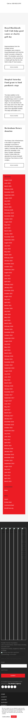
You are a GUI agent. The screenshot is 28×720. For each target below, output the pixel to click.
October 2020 (8, 308)
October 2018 (8, 365)
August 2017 (8, 401)
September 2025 (9, 195)
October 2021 (8, 293)
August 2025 (8, 198)
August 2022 (8, 272)
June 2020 (7, 314)
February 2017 (8, 416)
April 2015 (7, 478)
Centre (4, 699)
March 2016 (7, 445)
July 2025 (7, 201)
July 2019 (7, 344)
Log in (6, 499)
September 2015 (9, 463)
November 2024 (9, 216)
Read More (14, 115)
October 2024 (8, 219)
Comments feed (9, 505)
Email (2, 662)
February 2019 (8, 356)
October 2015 (8, 460)
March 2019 (7, 353)
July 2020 (7, 311)
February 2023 (8, 257)
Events (3, 705)
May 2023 (7, 251)
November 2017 (9, 392)
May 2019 (7, 347)
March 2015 (7, 481)
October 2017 (8, 395)
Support (4, 702)
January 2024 (8, 234)
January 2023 (8, 260)
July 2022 (7, 275)
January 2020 (8, 329)
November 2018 (9, 362)
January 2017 (8, 418)
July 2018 (7, 374)
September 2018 (9, 368)
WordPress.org (8, 508)
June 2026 (7, 183)
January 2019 (8, 359)
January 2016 (8, 451)
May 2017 (7, 407)
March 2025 (7, 207)
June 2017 (7, 404)
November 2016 (9, 424)
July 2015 (7, 469)
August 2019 (8, 341)
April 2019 (7, 350)
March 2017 (7, 413)
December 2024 (9, 213)
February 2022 (8, 284)
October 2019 (8, 335)
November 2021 (9, 290)
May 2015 (7, 475)
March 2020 (7, 323)
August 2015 (8, 466)
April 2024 (7, 228)
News (6, 490)
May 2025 (7, 204)
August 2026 (8, 180)
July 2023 (7, 246)
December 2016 (9, 421)
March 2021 (7, 305)
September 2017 (9, 398)
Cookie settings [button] (6, 716)
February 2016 (8, 448)
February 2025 (8, 210)
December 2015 (9, 454)
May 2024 (7, 225)
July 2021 (7, 299)
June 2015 (7, 472)
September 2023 (9, 240)
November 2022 (9, 263)
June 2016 (7, 436)
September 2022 (9, 269)
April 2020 (7, 320)
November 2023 (9, 237)
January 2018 (8, 389)
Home (3, 694)
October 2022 (8, 266)
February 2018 (8, 386)
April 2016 (7, 442)
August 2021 (8, 296)
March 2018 (7, 383)
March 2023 (7, 254)
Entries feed (7, 502)
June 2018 (7, 377)
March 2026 (7, 186)
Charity (4, 697)
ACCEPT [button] (14, 716)
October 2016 (8, 427)
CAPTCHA (4, 670)
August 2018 (8, 371)
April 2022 (7, 281)
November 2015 (9, 457)
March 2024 (7, 231)
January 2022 (8, 287)
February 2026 (8, 189)
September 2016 (9, 430)
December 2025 (9, 192)
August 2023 (8, 243)
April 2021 (7, 302)
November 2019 (9, 332)
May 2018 (7, 380)
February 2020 (8, 326)
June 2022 (7, 278)
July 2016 (7, 433)
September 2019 (9, 338)
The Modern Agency (14, 683)
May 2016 (7, 439)
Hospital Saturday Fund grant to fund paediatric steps (13, 82)
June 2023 (7, 249)
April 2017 (7, 410)
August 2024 (8, 222)
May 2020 (7, 317)
